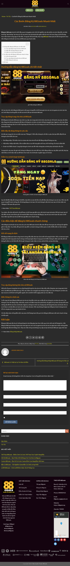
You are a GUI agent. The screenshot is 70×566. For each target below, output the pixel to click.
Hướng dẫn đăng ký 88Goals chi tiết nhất (14, 46)
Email (5, 401)
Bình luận (6, 378)
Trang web (6, 409)
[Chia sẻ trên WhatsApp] (27, 337)
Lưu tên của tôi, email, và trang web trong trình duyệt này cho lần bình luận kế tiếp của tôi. (30, 417)
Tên (4, 393)
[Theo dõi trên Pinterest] (61, 539)
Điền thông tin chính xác (12, 60)
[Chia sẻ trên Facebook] (30, 337)
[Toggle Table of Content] (26, 44)
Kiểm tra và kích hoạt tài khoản (13, 52)
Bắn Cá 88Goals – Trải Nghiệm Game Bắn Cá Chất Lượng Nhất (19, 464)
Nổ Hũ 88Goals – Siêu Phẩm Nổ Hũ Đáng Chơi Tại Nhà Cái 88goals (21, 458)
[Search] (68, 4)
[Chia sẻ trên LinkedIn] (42, 337)
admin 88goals (42, 26)
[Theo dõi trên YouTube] (64, 539)
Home (3, 16)
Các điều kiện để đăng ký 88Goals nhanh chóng (15, 54)
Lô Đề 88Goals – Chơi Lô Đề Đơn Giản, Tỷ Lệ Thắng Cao (17, 468)
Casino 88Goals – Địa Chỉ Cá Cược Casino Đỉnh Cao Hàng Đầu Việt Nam (22, 461)
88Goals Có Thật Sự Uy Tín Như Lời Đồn (16, 362)
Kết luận (5, 62)
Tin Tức (37, 343)
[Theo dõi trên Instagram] (58, 539)
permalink (49, 343)
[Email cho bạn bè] (36, 337)
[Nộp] (67, 431)
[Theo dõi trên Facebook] (55, 539)
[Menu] (2, 4)
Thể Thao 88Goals (14, 208)
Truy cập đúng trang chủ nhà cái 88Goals (16, 48)
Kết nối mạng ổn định (11, 56)
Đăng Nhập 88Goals (16, 331)
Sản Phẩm (4, 441)
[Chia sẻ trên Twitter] (33, 337)
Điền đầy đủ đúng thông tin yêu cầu (14, 50)
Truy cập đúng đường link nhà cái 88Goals (16, 58)
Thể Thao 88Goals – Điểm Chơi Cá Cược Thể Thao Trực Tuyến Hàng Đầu (22, 454)
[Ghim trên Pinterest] (39, 337)
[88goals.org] (35, 4)
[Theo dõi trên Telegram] (55, 543)
